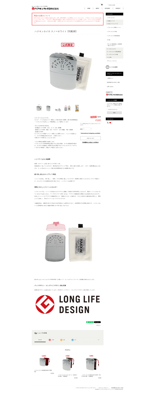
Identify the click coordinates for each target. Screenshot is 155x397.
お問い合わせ (110, 86)
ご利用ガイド (110, 78)
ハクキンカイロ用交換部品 (113, 35)
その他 (108, 39)
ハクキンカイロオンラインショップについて (85, 387)
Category (107, 8)
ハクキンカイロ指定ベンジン (114, 27)
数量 (81, 129)
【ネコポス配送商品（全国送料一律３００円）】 (114, 44)
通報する (98, 325)
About (97, 8)
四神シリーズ (111, 20)
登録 (114, 112)
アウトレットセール (112, 60)
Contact (118, 8)
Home (88, 8)
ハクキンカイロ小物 (112, 31)
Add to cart (90, 138)
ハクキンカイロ (110, 17)
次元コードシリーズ (113, 23)
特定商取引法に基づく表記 (113, 82)
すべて (40, 339)
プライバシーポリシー (103, 387)
